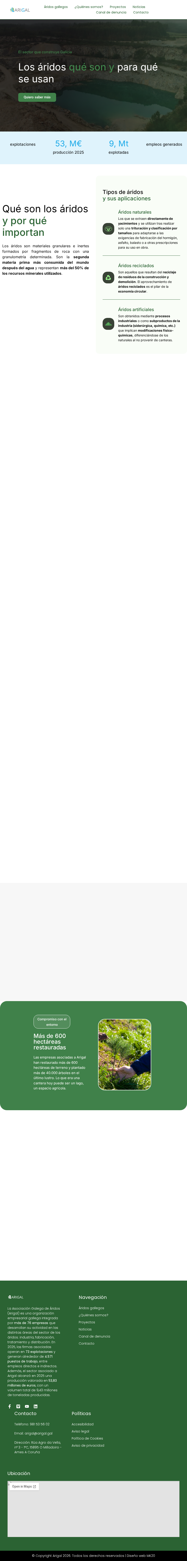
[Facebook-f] (10, 1406)
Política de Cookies (87, 1438)
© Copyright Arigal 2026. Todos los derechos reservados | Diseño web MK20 (93, 1555)
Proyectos (118, 7)
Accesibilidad (83, 1424)
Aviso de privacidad (88, 1445)
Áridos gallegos (56, 7)
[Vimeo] (18, 1406)
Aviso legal (80, 1431)
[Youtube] (27, 1406)
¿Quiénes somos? (89, 7)
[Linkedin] (36, 1406)
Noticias (139, 7)
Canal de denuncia (111, 12)
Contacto (141, 12)
